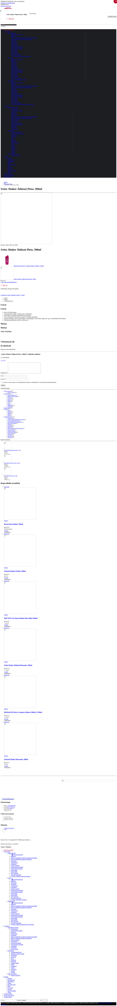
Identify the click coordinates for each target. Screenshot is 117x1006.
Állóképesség (11, 81)
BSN (9, 166)
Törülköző (14, 146)
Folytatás (8, 847)
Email (22, 295)
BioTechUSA (11, 160)
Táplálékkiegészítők (13, 107)
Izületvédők (14, 51)
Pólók (12, 144)
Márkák (6, 157)
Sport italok (14, 50)
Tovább (6, 530)
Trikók (13, 147)
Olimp (9, 163)
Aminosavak (14, 42)
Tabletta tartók (15, 143)
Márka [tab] (6, 299)
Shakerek (13, 140)
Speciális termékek (16, 54)
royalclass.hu (11, 808)
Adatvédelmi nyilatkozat (9, 828)
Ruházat (5, 409)
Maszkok (9, 401)
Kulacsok (13, 141)
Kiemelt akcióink (8, 30)
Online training (8, 174)
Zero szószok (14, 53)
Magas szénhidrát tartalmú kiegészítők (21, 39)
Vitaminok (14, 44)
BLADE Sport (12, 164)
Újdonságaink (10, 433)
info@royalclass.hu (6, 6)
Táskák (13, 152)
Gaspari (10, 169)
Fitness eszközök (12, 153)
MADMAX (11, 161)
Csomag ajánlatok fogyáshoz (19, 79)
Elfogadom (101, 1003)
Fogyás (9, 58)
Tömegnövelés (12, 33)
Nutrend (10, 158)
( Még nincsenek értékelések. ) (9, 282)
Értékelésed (4, 373)
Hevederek (14, 135)
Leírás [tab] (5, 298)
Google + (18, 295)
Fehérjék (13, 36)
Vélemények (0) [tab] (8, 301)
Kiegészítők (11, 130)
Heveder (9, 397)
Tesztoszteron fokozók (17, 47)
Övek (12, 138)
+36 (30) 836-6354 (11, 805)
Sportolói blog (8, 177)
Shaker (21, 288)
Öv (8, 402)
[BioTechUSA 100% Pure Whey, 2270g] (60, 458)
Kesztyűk (13, 137)
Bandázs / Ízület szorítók (17, 133)
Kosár (2, 847)
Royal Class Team (9, 175)
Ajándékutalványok (16, 132)
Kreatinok (13, 41)
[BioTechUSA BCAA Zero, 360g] (60, 471)
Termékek (7, 106)
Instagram (11, 799)
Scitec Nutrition (12, 170)
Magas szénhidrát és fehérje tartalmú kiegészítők (24, 38)
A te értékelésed (5, 357)
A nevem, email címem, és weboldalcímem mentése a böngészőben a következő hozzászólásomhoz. (30, 382)
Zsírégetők (14, 62)
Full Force (10, 167)
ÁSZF (5, 829)
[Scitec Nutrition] (9, 293)
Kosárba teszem (112, 16)
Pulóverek (13, 149)
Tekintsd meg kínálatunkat (8, 3)
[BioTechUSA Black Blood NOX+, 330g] (60, 446)
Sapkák (13, 150)
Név (2, 376)
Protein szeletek (15, 45)
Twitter (8, 295)
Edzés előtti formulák (16, 48)
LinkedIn (13, 295)
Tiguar (9, 172)
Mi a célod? (7, 31)
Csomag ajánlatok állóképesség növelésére (22, 104)
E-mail (3, 379)
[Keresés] (45, 1000)
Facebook (3, 295)
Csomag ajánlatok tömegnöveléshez (20, 56)
